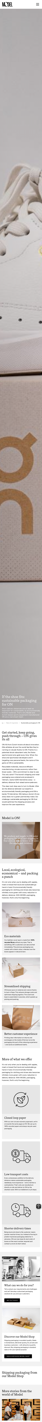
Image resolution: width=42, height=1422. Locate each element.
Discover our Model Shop (19, 1336)
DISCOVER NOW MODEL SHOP (18, 1356)
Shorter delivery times (17, 1228)
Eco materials (12, 936)
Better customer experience (20, 1033)
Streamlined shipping (17, 986)
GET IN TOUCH (12, 1300)
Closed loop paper (15, 1117)
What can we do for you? (19, 1285)
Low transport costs (16, 1174)
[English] (2, 723)
